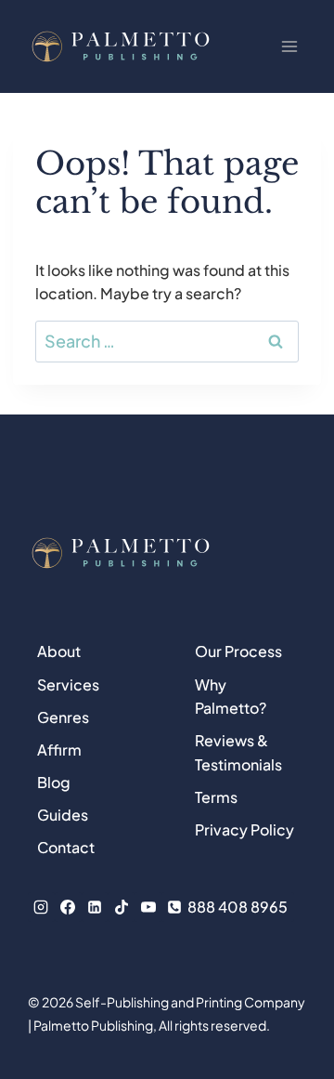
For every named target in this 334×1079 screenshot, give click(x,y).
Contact (66, 847)
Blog (54, 782)
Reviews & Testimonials (238, 752)
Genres (63, 717)
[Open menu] (289, 46)
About (59, 651)
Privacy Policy (244, 829)
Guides (62, 814)
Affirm (59, 749)
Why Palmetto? (230, 696)
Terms (216, 797)
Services (68, 684)
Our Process (238, 651)
